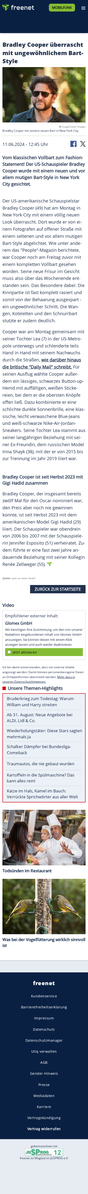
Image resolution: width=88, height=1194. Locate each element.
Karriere (44, 1106)
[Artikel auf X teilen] (83, 144)
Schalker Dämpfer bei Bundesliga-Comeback (39, 749)
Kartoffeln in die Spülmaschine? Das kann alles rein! (40, 778)
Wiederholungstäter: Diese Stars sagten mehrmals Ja (44, 734)
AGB (44, 1062)
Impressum (44, 1018)
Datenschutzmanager (44, 1040)
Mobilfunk (62, 7)
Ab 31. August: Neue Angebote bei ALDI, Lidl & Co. (39, 718)
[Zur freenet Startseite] (18, 6)
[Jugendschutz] (44, 1152)
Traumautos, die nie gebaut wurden (40, 763)
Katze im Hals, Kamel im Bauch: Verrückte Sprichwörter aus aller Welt (42, 794)
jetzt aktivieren (25, 652)
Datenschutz (44, 1029)
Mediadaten (44, 1095)
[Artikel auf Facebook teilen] (73, 144)
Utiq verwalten (44, 1051)
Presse (44, 1084)
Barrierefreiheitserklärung (44, 1007)
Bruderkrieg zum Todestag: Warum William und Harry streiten (40, 701)
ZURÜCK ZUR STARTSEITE (58, 589)
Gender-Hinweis (44, 1073)
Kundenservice (44, 996)
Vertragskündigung (44, 1117)
